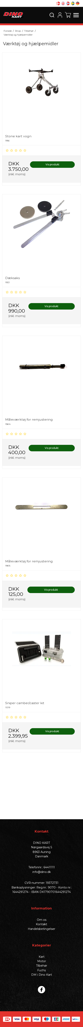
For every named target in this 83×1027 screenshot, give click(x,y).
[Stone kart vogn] (41, 92)
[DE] (77, 3)
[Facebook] (41, 989)
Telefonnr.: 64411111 (41, 867)
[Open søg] (52, 15)
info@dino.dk (41, 872)
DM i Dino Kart (41, 975)
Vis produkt (52, 164)
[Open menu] (76, 15)
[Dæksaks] (41, 233)
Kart (42, 957)
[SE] (73, 3)
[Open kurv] (68, 15)
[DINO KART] (13, 15)
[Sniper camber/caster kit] (41, 658)
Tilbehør (41, 965)
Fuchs (41, 970)
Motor (41, 961)
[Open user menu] (60, 15)
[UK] (63, 3)
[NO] (68, 3)
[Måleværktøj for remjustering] (41, 375)
